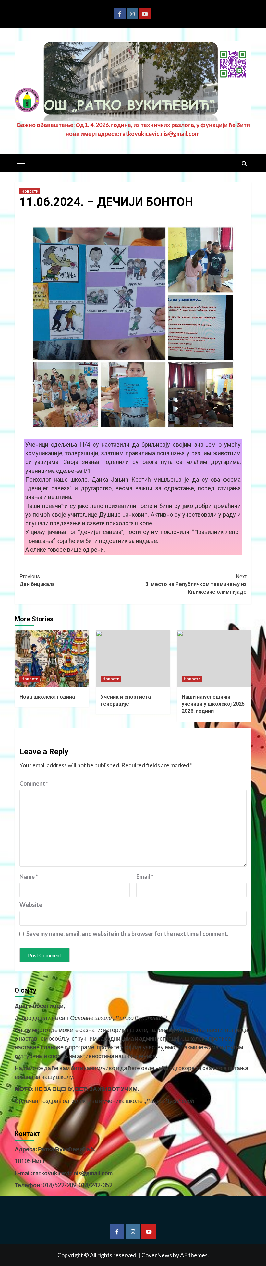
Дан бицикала (37, 580)
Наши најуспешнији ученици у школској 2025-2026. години (214, 704)
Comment (33, 783)
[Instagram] (132, 13)
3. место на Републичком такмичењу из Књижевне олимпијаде (196, 584)
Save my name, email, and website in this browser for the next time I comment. (127, 933)
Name (28, 876)
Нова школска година (47, 697)
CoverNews (156, 1255)
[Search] (244, 164)
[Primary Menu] (21, 162)
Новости (29, 191)
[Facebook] (120, 13)
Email (144, 876)
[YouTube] (145, 13)
